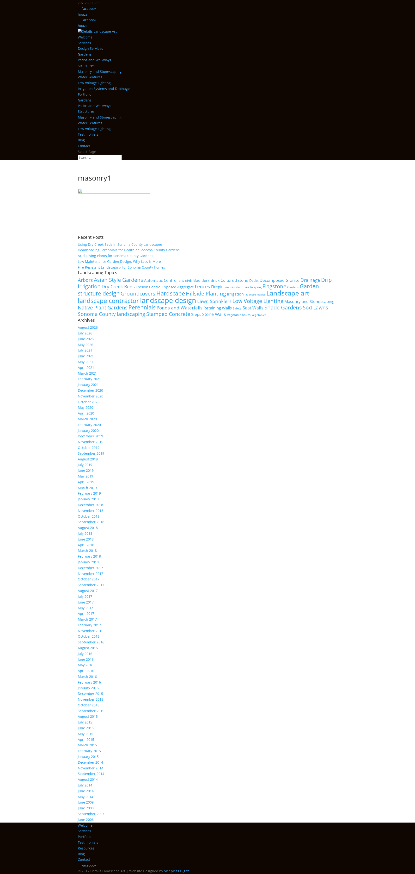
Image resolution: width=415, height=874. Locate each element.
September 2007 (91, 813)
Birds (188, 280)
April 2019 (86, 482)
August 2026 (88, 327)
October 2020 (88, 402)
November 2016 (90, 631)
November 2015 (90, 699)
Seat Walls (253, 308)
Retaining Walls (217, 308)
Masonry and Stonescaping (100, 71)
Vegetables (258, 315)
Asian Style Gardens (118, 279)
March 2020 (87, 419)
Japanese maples (255, 294)
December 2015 (90, 693)
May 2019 (85, 476)
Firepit (217, 286)
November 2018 (90, 510)
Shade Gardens (283, 307)
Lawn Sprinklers (214, 301)
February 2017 (89, 625)
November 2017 (90, 573)
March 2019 (87, 487)
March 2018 (87, 550)
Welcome (85, 37)
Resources (86, 848)
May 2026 (85, 344)
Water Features (90, 77)
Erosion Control (148, 286)
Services (84, 43)
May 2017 (85, 607)
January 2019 (88, 499)
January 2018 (88, 562)
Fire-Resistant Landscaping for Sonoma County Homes (121, 267)
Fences (202, 286)
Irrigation (235, 294)
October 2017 (88, 579)
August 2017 (88, 590)
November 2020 (90, 396)
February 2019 (89, 493)
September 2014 (91, 773)
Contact (84, 146)
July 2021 (85, 350)
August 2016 (88, 648)
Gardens (85, 54)
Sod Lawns (315, 307)
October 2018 (88, 516)
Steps (196, 314)
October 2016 (88, 636)
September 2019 (91, 453)
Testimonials (88, 134)
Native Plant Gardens (103, 307)
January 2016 (88, 687)
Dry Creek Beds (118, 286)
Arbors (85, 280)
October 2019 (88, 447)
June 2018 (86, 539)
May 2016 (85, 665)
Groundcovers (138, 293)
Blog (81, 140)
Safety (237, 308)
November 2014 (90, 768)
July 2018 (85, 533)
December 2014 (90, 762)
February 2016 (89, 682)
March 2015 (87, 745)
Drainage (310, 280)
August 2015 (88, 716)
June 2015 (86, 728)
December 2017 (90, 568)
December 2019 (90, 436)
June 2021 (86, 356)
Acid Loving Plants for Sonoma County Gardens (115, 255)
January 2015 (88, 756)
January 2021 (88, 384)
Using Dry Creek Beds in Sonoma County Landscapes (120, 244)
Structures (86, 65)
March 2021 (87, 373)
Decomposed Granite (279, 280)
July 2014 (85, 785)
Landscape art (287, 293)
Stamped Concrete (168, 313)
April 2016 (86, 670)
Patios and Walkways (94, 60)
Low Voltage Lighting (94, 83)
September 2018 (91, 522)
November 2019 (90, 442)
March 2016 (87, 676)
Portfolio (84, 94)
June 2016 (86, 659)
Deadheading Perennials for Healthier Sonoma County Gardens (129, 250)
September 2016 (91, 642)
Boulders (201, 280)
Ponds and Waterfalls (179, 307)
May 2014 (85, 796)
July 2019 (85, 464)
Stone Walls (214, 314)
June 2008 (86, 808)
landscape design (168, 300)
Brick (215, 280)
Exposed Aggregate (178, 286)
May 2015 (85, 733)
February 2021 (89, 379)
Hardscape (170, 293)
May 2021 (85, 361)
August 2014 (88, 779)
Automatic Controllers (164, 280)
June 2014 (86, 791)
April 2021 (86, 367)
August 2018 (88, 527)
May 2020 (85, 407)
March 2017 (87, 619)
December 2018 (90, 505)
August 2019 (88, 459)
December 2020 (90, 390)
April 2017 (86, 613)
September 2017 (91, 585)
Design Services (90, 48)
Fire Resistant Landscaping (243, 287)
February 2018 (89, 556)
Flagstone (274, 286)
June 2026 (86, 339)
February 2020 (89, 424)
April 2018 (86, 545)
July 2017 (85, 596)
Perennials (142, 307)
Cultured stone (234, 280)
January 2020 (88, 430)
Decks (254, 280)
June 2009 (86, 802)
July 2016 (85, 653)
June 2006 (86, 819)
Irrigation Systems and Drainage (104, 88)
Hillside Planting (206, 293)
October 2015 (88, 705)
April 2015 (86, 739)
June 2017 (86, 602)
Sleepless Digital (177, 871)
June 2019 (86, 470)
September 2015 (91, 711)
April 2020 (86, 413)
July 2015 (85, 722)
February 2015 (89, 750)
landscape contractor (108, 300)
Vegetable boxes (238, 315)
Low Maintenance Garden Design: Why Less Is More (119, 261)
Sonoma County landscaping (111, 314)
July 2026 (85, 333)
